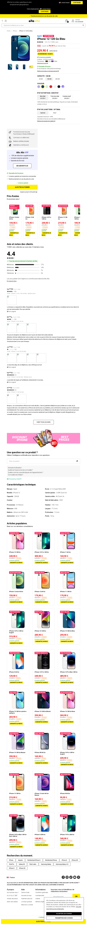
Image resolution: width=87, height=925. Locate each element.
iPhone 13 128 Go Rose (67, 711)
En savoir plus (22, 166)
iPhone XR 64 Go (40, 752)
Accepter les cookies (64, 913)
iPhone (15, 31)
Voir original (12, 311)
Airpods (20, 860)
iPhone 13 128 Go (14, 552)
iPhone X (11, 868)
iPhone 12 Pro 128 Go (46, 218)
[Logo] (35, 20)
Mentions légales (40, 901)
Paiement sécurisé (26, 898)
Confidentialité (39, 895)
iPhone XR (75, 860)
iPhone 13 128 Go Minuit (43, 711)
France (12, 877)
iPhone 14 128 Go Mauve (17, 752)
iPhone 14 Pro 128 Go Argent (67, 753)
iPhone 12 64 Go (29, 218)
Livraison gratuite (26, 901)
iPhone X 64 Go (14, 672)
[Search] (83, 25)
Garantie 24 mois (26, 895)
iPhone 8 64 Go (65, 793)
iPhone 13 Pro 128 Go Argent (16, 631)
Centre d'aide (25, 892)
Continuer (77, 2)
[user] (73, 20)
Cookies (37, 898)
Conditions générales (41, 892)
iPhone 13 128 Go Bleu (67, 631)
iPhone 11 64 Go (65, 552)
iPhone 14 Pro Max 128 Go (68, 672)
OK (76, 896)
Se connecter (79, 21)
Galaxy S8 (22, 864)
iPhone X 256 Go (40, 834)
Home (8, 31)
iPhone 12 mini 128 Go (79, 218)
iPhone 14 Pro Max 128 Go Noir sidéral (17, 835)
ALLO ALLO (12, 895)
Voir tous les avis (44, 422)
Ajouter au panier (43, 921)
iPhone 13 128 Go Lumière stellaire (17, 712)
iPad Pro (11, 864)
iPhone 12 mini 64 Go (14, 218)
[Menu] (5, 20)
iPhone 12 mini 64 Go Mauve (41, 794)
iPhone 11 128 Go (65, 591)
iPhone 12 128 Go (62, 218)
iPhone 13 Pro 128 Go (42, 552)
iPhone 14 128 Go (40, 631)
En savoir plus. (12, 281)
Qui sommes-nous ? (12, 892)
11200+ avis (54, 42)
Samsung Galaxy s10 (62, 864)
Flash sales (32, 864)
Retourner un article (27, 905)
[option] (20, 48)
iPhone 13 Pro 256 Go (67, 834)
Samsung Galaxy (46, 864)
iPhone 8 (64, 860)
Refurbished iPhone (51, 860)
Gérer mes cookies (12, 901)
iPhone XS (22, 868)
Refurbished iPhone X (33, 860)
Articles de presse (12, 898)
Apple (39, 36)
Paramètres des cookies (64, 918)
